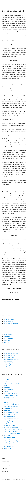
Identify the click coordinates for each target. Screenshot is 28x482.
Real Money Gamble (6, 479)
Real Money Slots (8, 365)
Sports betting (6, 465)
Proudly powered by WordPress (18, 479)
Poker (3, 458)
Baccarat (4, 468)
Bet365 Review (7, 334)
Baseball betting (8, 380)
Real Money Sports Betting (11, 323)
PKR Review (7, 340)
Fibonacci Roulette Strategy (11, 399)
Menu (23, 5)
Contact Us (6, 391)
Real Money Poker (8, 321)
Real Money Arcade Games (11, 353)
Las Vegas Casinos (10, 422)
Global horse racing (9, 402)
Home (4, 455)
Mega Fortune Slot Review (11, 406)
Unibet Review (7, 342)
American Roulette (9, 378)
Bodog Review (7, 336)
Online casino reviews (11, 431)
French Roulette (8, 401)
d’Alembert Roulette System (11, 395)
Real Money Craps (8, 361)
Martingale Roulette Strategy (11, 404)
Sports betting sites (9, 446)
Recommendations (9, 444)
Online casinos (6, 461)
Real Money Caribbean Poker (11, 359)
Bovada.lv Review (8, 338)
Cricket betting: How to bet (11, 393)
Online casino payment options (13, 429)
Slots (3, 475)
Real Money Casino (9, 319)
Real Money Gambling (9, 425)
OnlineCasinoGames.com (13, 433)
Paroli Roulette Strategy (10, 408)
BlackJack (5, 471)
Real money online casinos (11, 427)
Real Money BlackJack (9, 357)
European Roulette (9, 397)
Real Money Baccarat (9, 355)
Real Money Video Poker (10, 366)
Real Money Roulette (9, 363)
